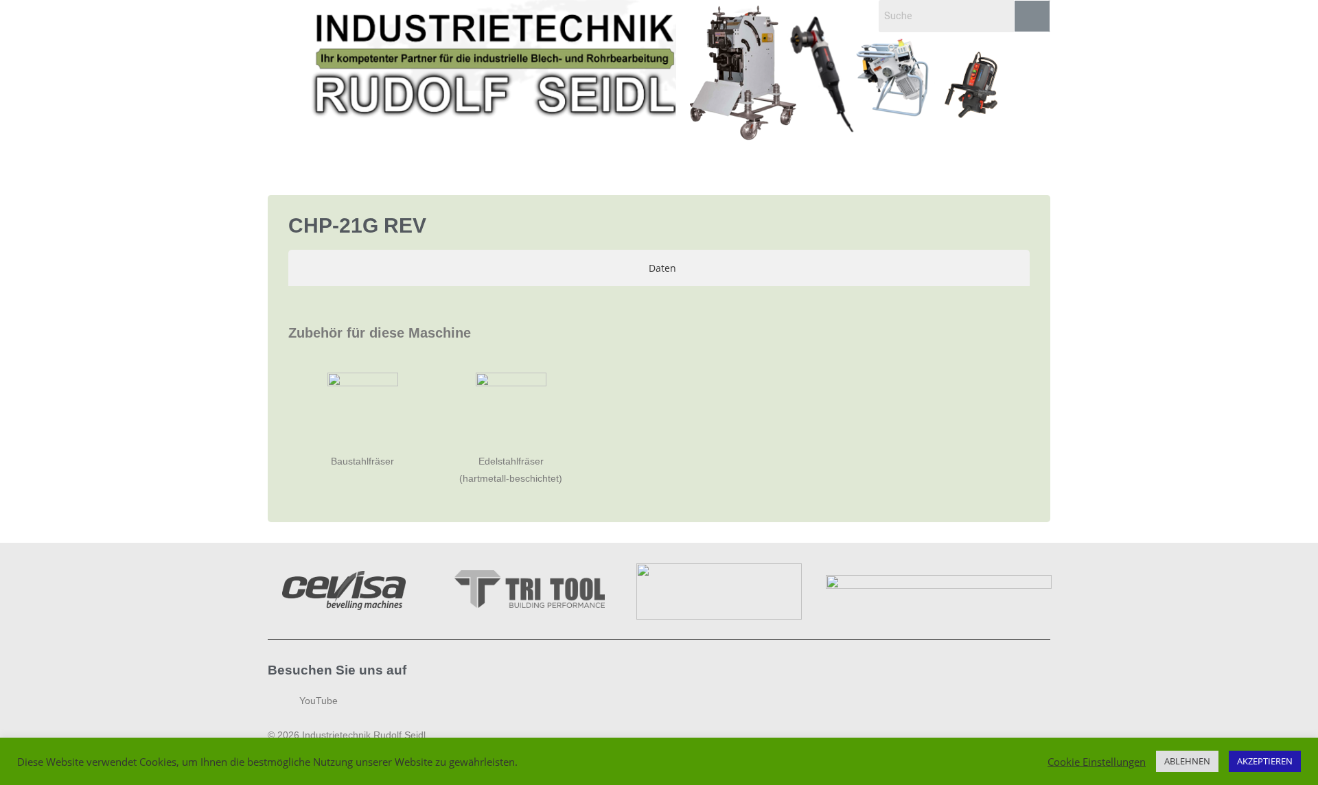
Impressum (996, 159)
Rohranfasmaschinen (596, 159)
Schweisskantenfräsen (341, 159)
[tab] (659, 268)
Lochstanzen (700, 159)
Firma (882, 159)
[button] (345, 159)
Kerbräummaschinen (803, 159)
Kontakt (933, 159)
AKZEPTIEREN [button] (1265, 761)
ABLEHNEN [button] (1187, 761)
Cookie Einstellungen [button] (1097, 761)
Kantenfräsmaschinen (470, 159)
